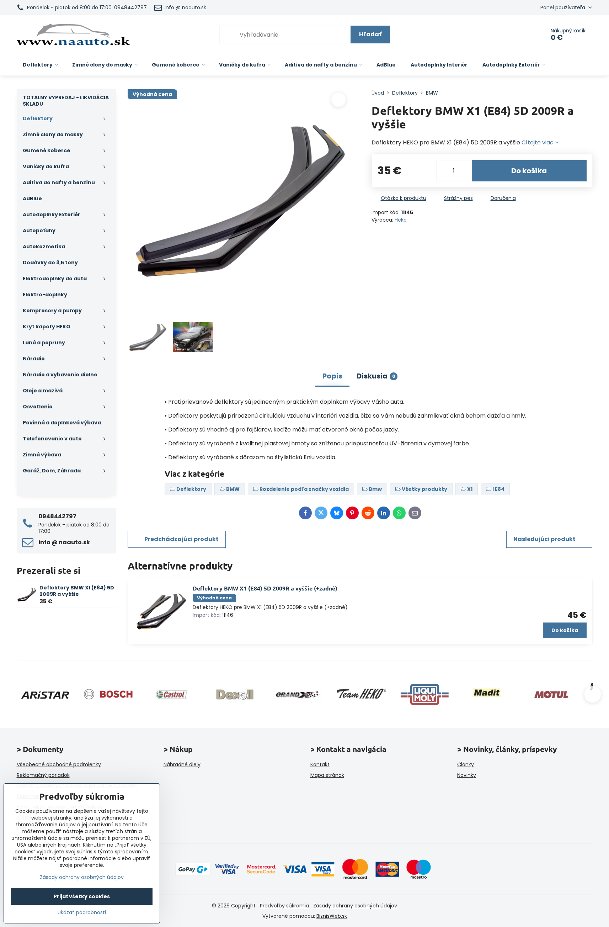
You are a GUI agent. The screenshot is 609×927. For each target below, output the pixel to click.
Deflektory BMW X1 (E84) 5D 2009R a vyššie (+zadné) (265, 588)
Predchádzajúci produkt (181, 539)
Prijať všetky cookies (82, 896)
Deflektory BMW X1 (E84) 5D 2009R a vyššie (76, 591)
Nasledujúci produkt (544, 539)
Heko (401, 219)
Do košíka (529, 171)
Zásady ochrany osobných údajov (355, 905)
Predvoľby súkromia (284, 905)
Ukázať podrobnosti (82, 912)
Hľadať (370, 34)
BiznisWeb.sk (331, 916)
